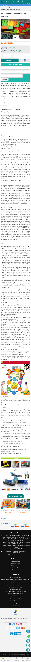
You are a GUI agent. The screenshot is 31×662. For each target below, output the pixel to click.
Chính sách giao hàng (15, 589)
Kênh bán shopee (15, 561)
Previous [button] (2, 508)
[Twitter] (13, 624)
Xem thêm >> (4, 518)
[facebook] (25, 60)
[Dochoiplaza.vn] (6, 524)
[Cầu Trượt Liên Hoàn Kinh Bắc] (23, 503)
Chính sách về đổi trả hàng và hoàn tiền (15, 591)
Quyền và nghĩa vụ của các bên (16, 593)
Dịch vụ (22, 3)
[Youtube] (21, 624)
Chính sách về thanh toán (15, 587)
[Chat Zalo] (28, 650)
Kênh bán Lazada (15, 563)
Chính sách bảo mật (15, 577)
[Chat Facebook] (28, 645)
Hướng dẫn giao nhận (15, 603)
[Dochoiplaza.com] (2, 2)
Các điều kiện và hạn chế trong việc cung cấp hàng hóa (15, 585)
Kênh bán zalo (15, 570)
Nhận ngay (4, 79)
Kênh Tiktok (15, 572)
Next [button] (29, 508)
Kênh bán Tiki (15, 567)
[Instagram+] (17, 624)
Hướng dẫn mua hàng (15, 598)
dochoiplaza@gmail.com (16, 555)
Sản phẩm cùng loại (15, 496)
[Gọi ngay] (28, 641)
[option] (8, 507)
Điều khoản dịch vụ (15, 605)
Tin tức (18, 3)
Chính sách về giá (15, 583)
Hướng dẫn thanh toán (15, 601)
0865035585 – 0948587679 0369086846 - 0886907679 (16, 552)
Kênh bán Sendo (15, 565)
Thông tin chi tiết (6, 102)
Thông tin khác (6, 105)
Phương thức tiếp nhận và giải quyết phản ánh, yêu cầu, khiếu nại (15, 580)
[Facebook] (10, 624)
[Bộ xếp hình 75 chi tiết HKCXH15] (8, 503)
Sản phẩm (13, 3)
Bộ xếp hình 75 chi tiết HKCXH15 (9, 510)
